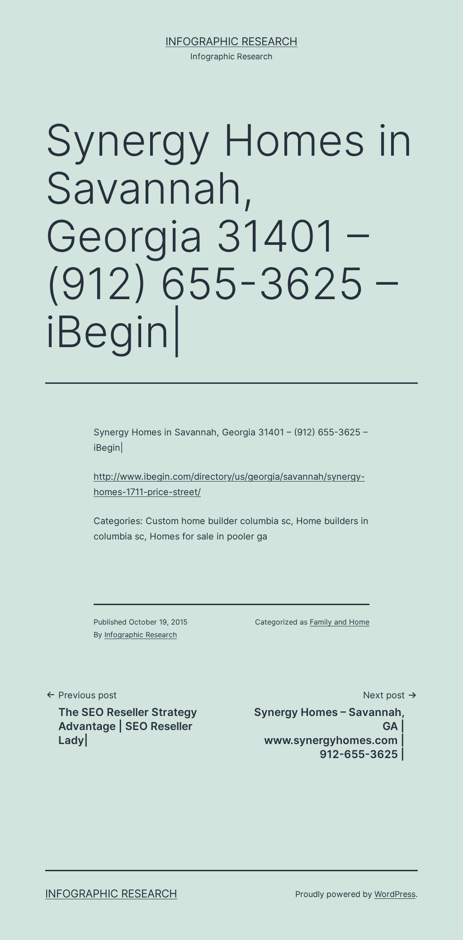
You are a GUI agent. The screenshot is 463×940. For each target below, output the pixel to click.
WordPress (395, 894)
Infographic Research (231, 41)
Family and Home (339, 621)
